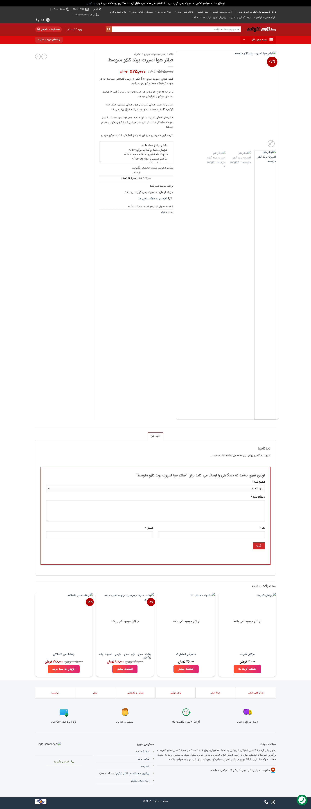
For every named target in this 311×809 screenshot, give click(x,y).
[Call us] (37, 20)
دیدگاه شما (258, 497)
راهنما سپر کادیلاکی (64, 654)
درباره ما (145, 766)
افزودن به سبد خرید (63, 669)
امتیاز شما (258, 482)
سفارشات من (142, 752)
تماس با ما (143, 759)
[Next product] (44, 56)
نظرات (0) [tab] (155, 436)
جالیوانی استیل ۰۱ (186, 654)
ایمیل (149, 528)
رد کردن (91, 3)
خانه (171, 54)
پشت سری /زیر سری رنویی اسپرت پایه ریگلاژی (125, 656)
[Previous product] (38, 56)
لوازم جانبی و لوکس (265, 17)
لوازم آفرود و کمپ (118, 12)
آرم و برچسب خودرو (222, 12)
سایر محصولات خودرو (154, 54)
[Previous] (269, 99)
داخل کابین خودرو (184, 12)
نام (262, 528)
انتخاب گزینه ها (247, 669)
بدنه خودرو (203, 12)
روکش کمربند (247, 654)
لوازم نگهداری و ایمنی (241, 17)
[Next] (183, 99)
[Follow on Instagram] (47, 20)
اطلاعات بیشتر (186, 669)
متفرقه (137, 54)
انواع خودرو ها (164, 12)
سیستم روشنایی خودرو (142, 12)
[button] (48, 29)
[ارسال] (109, 29)
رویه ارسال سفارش (139, 781)
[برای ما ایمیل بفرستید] (42, 20)
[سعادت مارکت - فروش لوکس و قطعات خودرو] (261, 29)
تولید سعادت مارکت (202, 17)
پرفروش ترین (219, 17)
